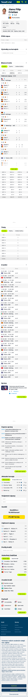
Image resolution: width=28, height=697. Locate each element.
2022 (3, 179)
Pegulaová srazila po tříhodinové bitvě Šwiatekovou (15, 434)
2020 (3, 184)
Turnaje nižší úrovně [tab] (17, 479)
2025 (3, 172)
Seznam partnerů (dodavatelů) (10, 681)
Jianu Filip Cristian (10, 5)
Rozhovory (17, 629)
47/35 (19, 172)
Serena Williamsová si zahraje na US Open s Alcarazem (14, 463)
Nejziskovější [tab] (6, 558)
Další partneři (22, 612)
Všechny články (22, 397)
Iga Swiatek (3, 634)
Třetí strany (8, 668)
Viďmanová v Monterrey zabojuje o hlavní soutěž (13, 442)
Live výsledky (8, 602)
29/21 (11, 73)
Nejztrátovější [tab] (15, 558)
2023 (3, 177)
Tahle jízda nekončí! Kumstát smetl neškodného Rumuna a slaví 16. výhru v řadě (18, 388)
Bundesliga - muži (10, 125)
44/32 (19, 177)
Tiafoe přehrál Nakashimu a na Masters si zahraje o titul (13, 430)
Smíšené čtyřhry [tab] (19, 66)
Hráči (3, 5)
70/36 (19, 174)
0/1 (12, 194)
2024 (3, 174)
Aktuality (16, 391)
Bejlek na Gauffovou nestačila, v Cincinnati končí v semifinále (13, 438)
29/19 (19, 73)
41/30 (19, 182)
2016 (3, 194)
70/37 (11, 174)
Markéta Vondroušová (5, 631)
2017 (3, 192)
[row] (14, 73)
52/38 (11, 177)
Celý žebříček (22, 574)
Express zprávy (18, 631)
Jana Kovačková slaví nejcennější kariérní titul (13, 467)
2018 (3, 189)
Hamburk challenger (6, 114)
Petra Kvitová (4, 629)
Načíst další (14, 169)
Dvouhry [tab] (4, 230)
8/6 (12, 189)
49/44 (11, 172)
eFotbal (20, 609)
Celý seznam (22, 594)
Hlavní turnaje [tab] (6, 479)
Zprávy (19, 602)
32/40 (11, 179)
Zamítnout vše (14, 690)
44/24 (11, 187)
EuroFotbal (7, 609)
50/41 (11, 182)
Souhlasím (14, 685)
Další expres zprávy (20, 471)
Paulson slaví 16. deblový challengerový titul (14, 455)
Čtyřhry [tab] (11, 230)
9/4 (12, 192)
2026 (3, 73)
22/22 (19, 179)
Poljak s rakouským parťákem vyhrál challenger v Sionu (14, 450)
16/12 (19, 184)
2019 (3, 187)
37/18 (19, 187)
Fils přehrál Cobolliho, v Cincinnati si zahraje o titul (14, 446)
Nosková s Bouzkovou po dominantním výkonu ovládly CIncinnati (14, 459)
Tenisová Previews (19, 627)
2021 (3, 182)
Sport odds (20, 605)
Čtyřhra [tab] (11, 66)
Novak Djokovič (4, 625)
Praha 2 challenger (6, 80)
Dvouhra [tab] (4, 66)
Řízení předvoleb (14, 694)
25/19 (11, 184)
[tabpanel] (14, 133)
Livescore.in (8, 605)
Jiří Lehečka (3, 627)
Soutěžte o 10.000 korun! (14, 511)
